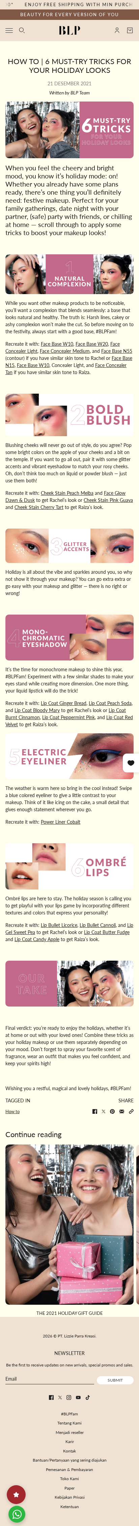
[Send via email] (122, 1111)
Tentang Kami (69, 1422)
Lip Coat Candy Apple (37, 939)
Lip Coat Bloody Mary (37, 710)
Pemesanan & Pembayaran (69, 1469)
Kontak (69, 1450)
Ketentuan (69, 1506)
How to (12, 1111)
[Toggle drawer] (9, 30)
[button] (131, 1111)
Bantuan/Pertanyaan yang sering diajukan (70, 1460)
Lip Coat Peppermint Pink (68, 717)
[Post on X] (104, 1111)
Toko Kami (69, 1478)
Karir (69, 1441)
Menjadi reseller (70, 1432)
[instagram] (69, 1397)
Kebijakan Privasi (70, 1497)
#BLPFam (69, 1413)
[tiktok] (87, 1397)
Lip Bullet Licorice (59, 925)
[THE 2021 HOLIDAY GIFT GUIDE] (69, 1224)
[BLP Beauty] (69, 30)
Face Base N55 (116, 351)
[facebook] (51, 1397)
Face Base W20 (92, 344)
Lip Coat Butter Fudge (107, 932)
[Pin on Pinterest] (112, 1111)
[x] (60, 1397)
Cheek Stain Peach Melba (67, 493)
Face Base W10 (57, 344)
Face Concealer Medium (65, 351)
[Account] (117, 30)
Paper (69, 1488)
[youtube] (78, 1397)
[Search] (22, 30)
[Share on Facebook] (95, 1111)
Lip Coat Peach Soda (110, 703)
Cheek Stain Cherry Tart (39, 507)
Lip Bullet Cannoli (98, 925)
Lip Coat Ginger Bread (63, 703)
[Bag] (130, 30)
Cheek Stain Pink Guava (108, 500)
